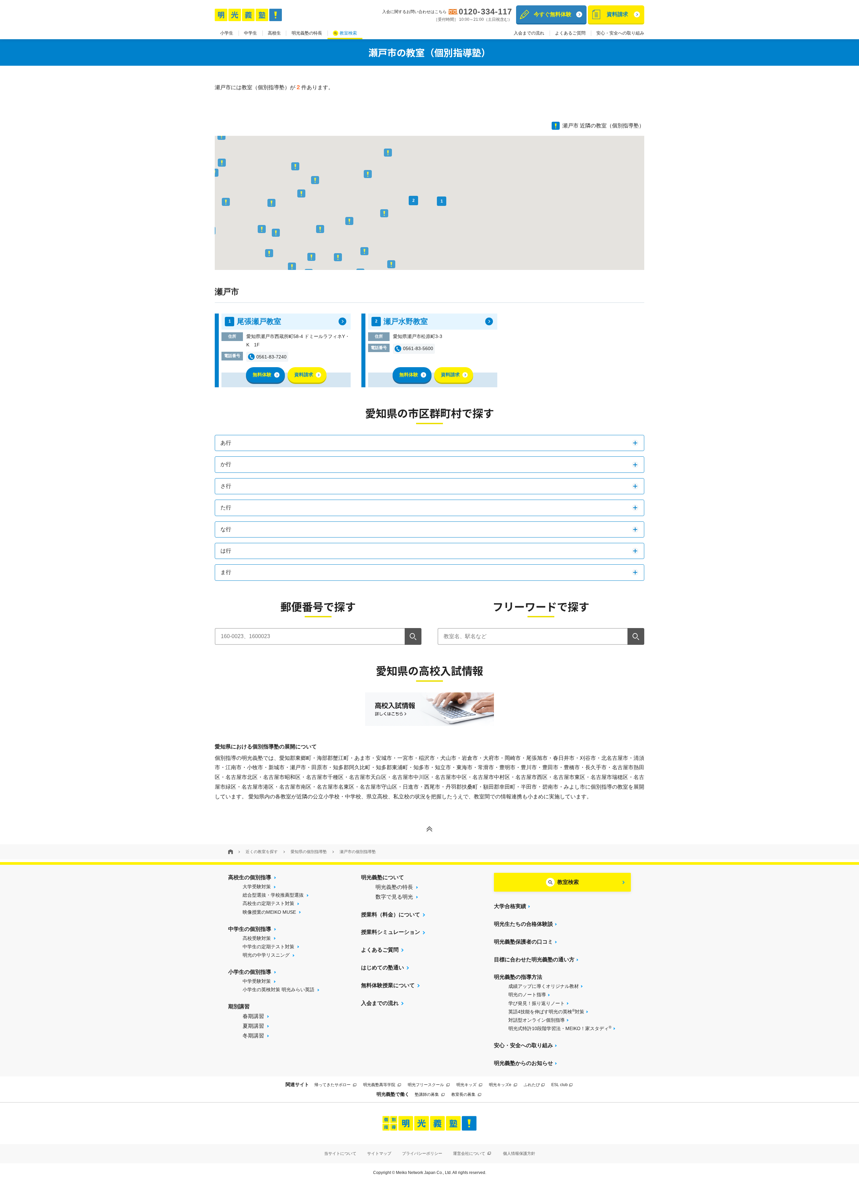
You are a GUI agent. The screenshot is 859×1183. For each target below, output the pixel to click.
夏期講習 (253, 1026)
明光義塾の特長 (307, 33)
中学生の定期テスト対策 (268, 946)
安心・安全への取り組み (620, 33)
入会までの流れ (529, 33)
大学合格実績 (510, 906)
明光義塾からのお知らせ (523, 1063)
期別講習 (239, 1006)
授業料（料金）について (390, 914)
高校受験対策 (257, 938)
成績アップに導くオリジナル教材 (543, 986)
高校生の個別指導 (249, 877)
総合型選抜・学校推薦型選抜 (273, 895)
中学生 (250, 33)
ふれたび (532, 1084)
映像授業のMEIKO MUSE (269, 912)
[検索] (413, 636)
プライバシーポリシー (422, 1153)
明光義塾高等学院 (379, 1084)
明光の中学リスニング (266, 955)
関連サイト (297, 1084)
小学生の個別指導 (249, 972)
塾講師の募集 (427, 1094)
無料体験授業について (388, 985)
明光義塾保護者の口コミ (523, 942)
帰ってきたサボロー (333, 1084)
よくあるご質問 (570, 33)
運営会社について (469, 1153)
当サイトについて (340, 1153)
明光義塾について (382, 877)
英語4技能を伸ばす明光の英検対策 (546, 1011)
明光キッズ (466, 1084)
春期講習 (253, 1016)
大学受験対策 (257, 886)
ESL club (559, 1084)
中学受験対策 (257, 981)
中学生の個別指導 (249, 929)
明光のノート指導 (527, 994)
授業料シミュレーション (390, 932)
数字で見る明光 (394, 897)
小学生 (226, 33)
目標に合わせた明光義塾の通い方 (534, 959)
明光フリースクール (426, 1084)
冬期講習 (253, 1035)
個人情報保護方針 (519, 1153)
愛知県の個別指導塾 (309, 851)
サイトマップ (379, 1153)
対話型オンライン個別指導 (536, 1020)
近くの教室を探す (262, 851)
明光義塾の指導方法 (518, 977)
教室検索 (348, 33)
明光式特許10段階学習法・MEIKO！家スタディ (559, 1028)
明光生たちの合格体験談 (523, 924)
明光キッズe (500, 1084)
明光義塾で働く (392, 1094)
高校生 (274, 33)
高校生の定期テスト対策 (268, 903)
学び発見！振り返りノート (536, 1003)
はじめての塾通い (382, 967)
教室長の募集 (463, 1094)
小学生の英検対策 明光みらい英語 (278, 989)
